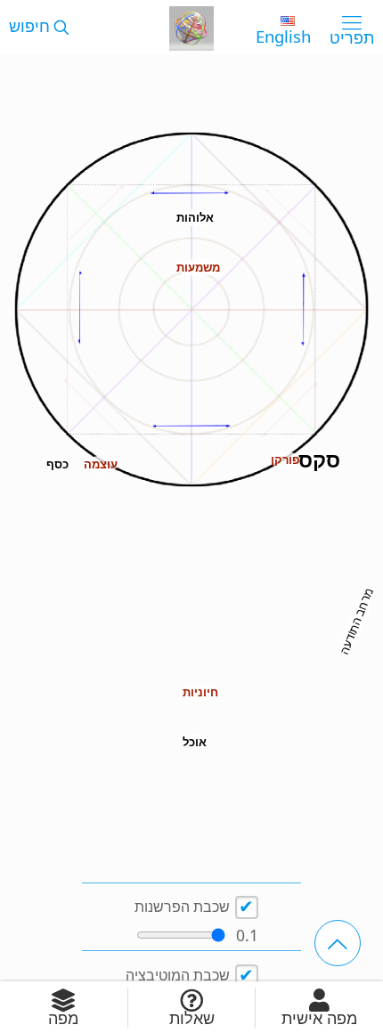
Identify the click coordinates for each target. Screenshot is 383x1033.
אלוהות (195, 217)
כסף (57, 464)
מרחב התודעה (356, 620)
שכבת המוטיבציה (178, 975)
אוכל (195, 742)
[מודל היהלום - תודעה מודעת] (191, 26)
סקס (319, 459)
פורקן (285, 459)
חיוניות (200, 692)
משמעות (198, 267)
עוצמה (101, 464)
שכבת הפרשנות (182, 906)
